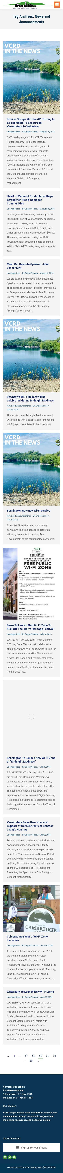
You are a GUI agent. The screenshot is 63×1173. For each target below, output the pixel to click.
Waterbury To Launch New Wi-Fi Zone (30, 991)
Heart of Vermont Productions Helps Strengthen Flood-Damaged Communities (30, 200)
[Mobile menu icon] (57, 5)
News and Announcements (19, 406)
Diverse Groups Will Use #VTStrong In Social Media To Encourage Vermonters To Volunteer (30, 123)
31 (54, 1056)
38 (31, 1060)
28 (33, 1056)
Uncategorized (13, 132)
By (30, 132)
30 (47, 1056)
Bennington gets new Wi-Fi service (28, 510)
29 (40, 1056)
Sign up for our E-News (33, 1147)
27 (26, 1056)
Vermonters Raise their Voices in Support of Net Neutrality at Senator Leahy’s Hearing (30, 826)
